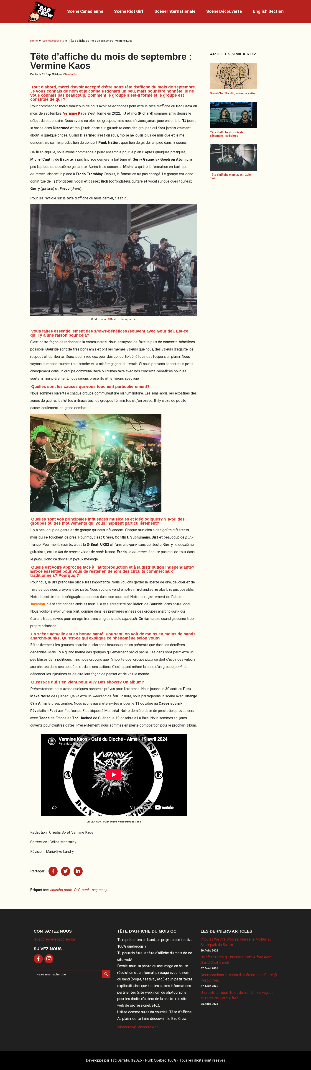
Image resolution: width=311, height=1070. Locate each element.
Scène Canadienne (85, 11)
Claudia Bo (70, 74)
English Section (268, 11)
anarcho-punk (61, 890)
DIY (76, 890)
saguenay (99, 890)
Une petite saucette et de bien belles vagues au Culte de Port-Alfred (237, 995)
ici (125, 198)
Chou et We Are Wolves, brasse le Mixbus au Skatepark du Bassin (236, 942)
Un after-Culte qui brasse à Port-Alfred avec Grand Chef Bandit (236, 960)
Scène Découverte (224, 11)
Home (34, 40)
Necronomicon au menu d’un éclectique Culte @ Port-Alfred (239, 977)
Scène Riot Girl (128, 11)
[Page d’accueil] (42, 11)
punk (86, 890)
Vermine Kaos (75, 113)
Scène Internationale (174, 11)
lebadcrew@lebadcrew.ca (54, 939)
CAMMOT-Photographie (122, 319)
